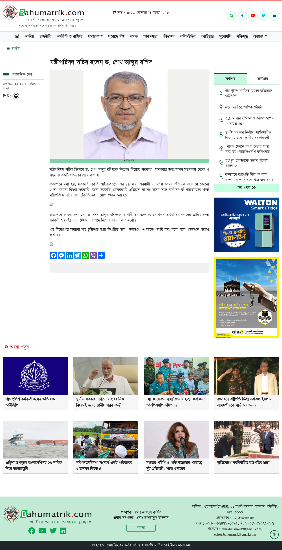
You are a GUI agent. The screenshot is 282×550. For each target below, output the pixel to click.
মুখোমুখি (225, 36)
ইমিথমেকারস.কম (179, 545)
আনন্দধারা (150, 36)
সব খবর (245, 188)
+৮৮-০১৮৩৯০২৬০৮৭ (257, 523)
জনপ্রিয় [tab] (263, 79)
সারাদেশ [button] (93, 36)
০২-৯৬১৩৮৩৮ (243, 518)
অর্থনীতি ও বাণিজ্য (69, 36)
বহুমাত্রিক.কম (114, 545)
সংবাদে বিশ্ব (116, 36)
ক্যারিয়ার (207, 36)
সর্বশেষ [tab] (231, 79)
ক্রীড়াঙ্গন (168, 36)
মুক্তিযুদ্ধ (242, 36)
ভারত (134, 36)
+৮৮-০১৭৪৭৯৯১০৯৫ (222, 523)
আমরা (141, 527)
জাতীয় (15, 48)
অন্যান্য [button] (258, 36)
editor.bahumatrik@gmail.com (235, 534)
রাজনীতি (45, 36)
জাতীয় (29, 36)
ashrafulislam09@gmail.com (241, 529)
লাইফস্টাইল (188, 36)
